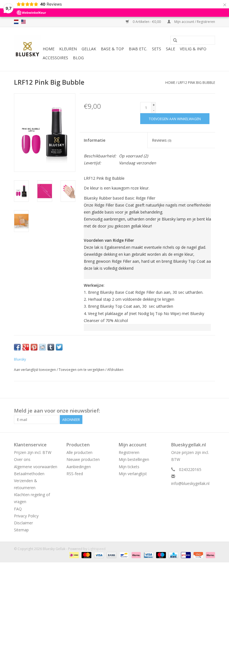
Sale (170, 48)
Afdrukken (115, 369)
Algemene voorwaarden (35, 466)
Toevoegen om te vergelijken (82, 369)
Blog (78, 57)
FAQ (18, 508)
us (23, 22)
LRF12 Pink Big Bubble (196, 82)
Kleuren (68, 48)
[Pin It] (34, 347)
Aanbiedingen (78, 466)
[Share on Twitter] (59, 347)
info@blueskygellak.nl (190, 483)
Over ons (22, 459)
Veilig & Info (193, 48)
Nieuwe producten (83, 459)
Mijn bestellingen (134, 459)
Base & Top (112, 48)
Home (48, 48)
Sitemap (21, 529)
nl (16, 22)
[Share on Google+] (25, 347)
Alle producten (79, 452)
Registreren (129, 452)
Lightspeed (97, 548)
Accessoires (55, 57)
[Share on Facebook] (17, 347)
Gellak (89, 48)
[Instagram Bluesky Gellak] (210, 410)
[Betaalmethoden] (73, 554)
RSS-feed (74, 473)
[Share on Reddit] (42, 347)
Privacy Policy (26, 515)
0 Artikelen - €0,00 (147, 21)
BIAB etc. (138, 48)
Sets (156, 48)
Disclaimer (23, 522)
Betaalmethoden (29, 473)
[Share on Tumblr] (50, 347)
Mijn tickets (129, 466)
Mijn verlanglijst (133, 473)
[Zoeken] (175, 40)
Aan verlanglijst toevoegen (35, 369)
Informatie (94, 140)
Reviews (161, 140)
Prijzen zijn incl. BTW (32, 452)
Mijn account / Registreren (194, 21)
